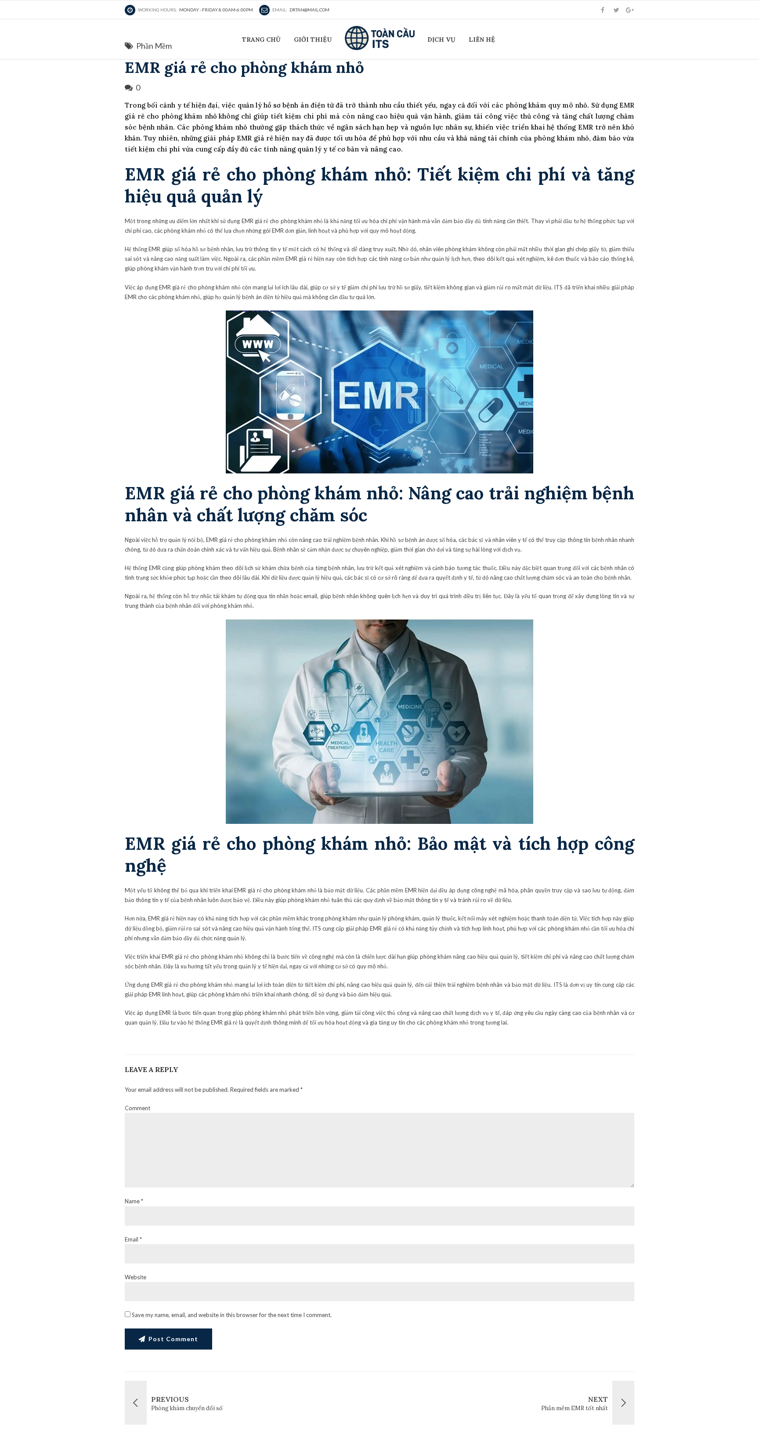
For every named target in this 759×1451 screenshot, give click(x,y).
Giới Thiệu (313, 39)
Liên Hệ (482, 39)
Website (135, 1277)
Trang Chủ (261, 39)
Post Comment (173, 1339)
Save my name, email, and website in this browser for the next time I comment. (232, 1314)
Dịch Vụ (441, 39)
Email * (133, 1239)
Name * (134, 1201)
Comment (137, 1108)
